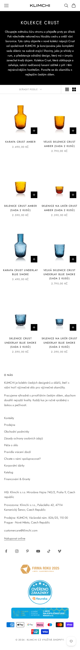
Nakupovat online (14, 538)
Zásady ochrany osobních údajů (23, 438)
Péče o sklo (11, 445)
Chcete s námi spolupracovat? (22, 459)
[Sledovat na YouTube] (38, 551)
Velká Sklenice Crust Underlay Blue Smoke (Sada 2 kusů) (59, 274)
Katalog (8, 472)
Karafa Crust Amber (20, 142)
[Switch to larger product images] (67, 89)
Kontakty (9, 418)
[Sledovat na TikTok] (49, 551)
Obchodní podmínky (16, 431)
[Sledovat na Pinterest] (27, 551)
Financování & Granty (17, 479)
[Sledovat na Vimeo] (59, 551)
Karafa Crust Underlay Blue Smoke (20, 272)
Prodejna (9, 425)
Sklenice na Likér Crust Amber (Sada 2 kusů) (60, 208)
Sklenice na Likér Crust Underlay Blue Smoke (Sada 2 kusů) (60, 343)
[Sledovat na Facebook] (6, 551)
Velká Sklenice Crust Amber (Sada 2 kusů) (59, 144)
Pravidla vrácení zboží (17, 452)
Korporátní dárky (14, 465)
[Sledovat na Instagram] (17, 551)
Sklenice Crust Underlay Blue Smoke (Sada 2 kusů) (21, 343)
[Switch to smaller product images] (74, 89)
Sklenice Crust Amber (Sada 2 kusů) (20, 208)
